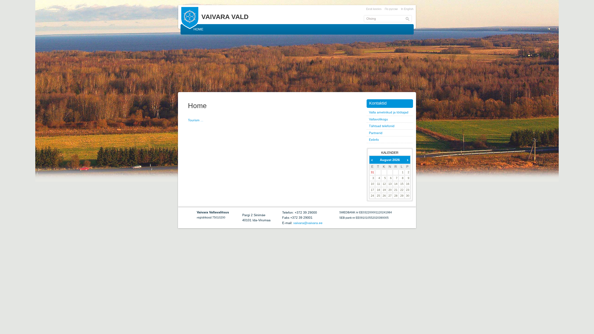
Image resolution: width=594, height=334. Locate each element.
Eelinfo (374, 139)
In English (407, 9)
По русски (391, 9)
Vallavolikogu (378, 119)
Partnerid (375, 133)
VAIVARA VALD (225, 16)
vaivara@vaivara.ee (308, 223)
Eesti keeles (373, 9)
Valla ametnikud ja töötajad (388, 112)
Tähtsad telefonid (381, 126)
